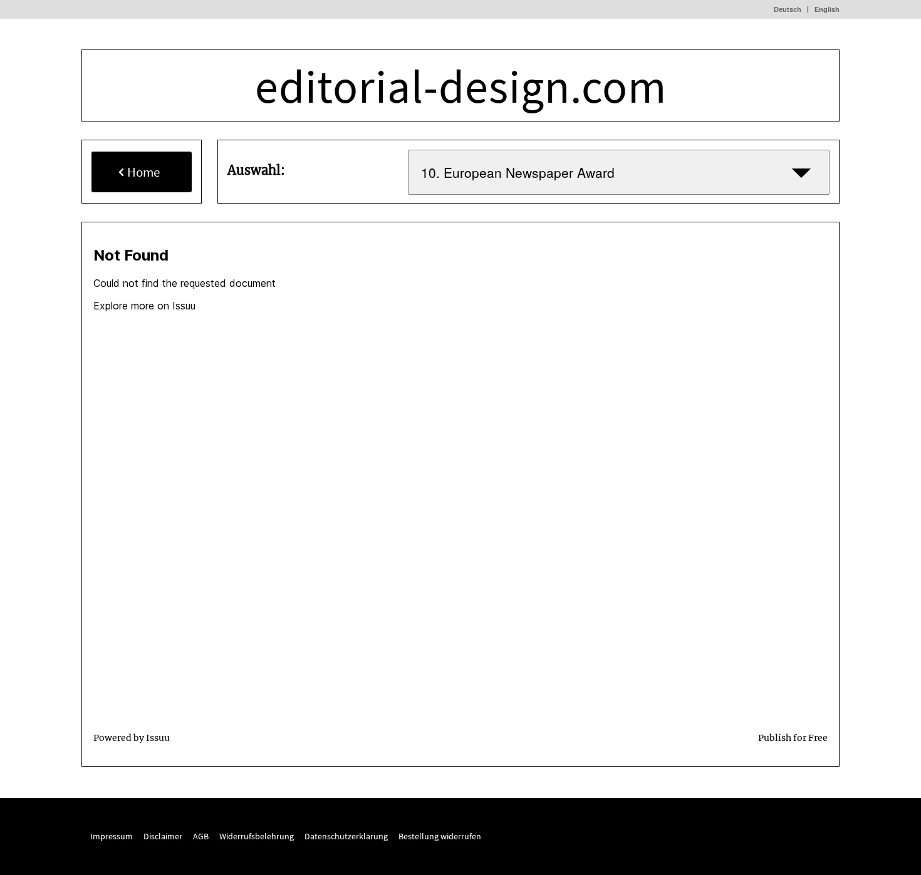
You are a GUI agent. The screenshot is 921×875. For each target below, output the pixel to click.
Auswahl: (256, 170)
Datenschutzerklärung (346, 836)
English (827, 9)
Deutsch (787, 9)
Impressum (111, 836)
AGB (201, 836)
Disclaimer (162, 836)
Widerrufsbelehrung (257, 836)
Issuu (158, 737)
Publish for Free (793, 737)
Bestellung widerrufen (439, 836)
